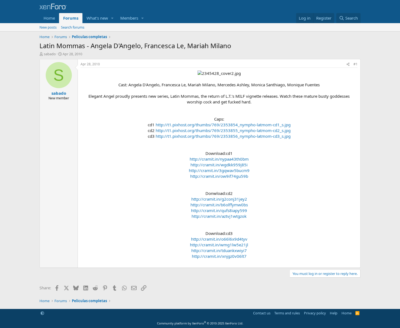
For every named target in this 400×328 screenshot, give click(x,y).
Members (129, 18)
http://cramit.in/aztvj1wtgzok (219, 216)
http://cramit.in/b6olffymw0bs (219, 204)
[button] (112, 18)
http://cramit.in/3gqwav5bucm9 (219, 170)
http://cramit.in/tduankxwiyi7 (219, 250)
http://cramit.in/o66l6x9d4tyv (219, 239)
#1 (355, 64)
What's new (97, 18)
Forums (70, 18)
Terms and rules (287, 313)
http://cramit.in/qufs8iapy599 (219, 210)
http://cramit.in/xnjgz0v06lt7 (219, 256)
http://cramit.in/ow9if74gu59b (219, 176)
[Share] (348, 64)
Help (333, 313)
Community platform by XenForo (200, 323)
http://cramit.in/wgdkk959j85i (219, 164)
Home (49, 18)
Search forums (72, 27)
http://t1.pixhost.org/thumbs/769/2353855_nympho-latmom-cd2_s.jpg (223, 130)
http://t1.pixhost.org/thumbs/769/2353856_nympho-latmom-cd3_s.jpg (223, 136)
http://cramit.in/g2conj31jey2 (219, 199)
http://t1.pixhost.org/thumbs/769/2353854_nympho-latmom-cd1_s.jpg (223, 124)
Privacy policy (315, 313)
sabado (50, 53)
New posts (48, 27)
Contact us (261, 313)
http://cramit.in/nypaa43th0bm (219, 159)
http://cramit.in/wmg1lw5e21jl (219, 244)
